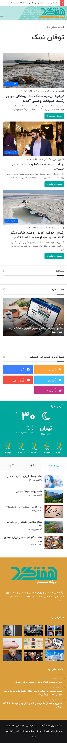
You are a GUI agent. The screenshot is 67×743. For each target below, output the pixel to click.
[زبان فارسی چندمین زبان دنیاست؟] (53, 511)
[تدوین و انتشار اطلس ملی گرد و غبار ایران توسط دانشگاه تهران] (33, 643)
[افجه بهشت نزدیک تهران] (53, 496)
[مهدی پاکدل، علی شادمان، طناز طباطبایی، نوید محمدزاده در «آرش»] (54, 630)
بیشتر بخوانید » (54, 116)
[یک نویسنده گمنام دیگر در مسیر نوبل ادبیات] (12, 630)
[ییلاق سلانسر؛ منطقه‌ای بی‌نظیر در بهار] (53, 527)
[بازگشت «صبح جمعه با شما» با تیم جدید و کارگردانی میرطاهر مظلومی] (33, 655)
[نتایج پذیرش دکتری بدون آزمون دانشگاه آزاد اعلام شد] (54, 643)
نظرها (11, 465)
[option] (33, 317)
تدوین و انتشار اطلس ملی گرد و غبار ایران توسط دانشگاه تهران (29, 2)
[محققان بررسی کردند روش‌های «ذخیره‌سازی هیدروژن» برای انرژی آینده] (54, 655)
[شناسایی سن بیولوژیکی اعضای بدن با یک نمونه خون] (12, 643)
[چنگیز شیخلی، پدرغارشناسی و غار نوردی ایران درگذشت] (12, 655)
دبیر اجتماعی (56, 91)
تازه (32, 465)
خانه (60, 27)
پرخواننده (54, 465)
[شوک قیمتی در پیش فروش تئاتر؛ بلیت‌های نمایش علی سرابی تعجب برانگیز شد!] (33, 630)
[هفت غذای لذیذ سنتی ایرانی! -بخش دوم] (53, 542)
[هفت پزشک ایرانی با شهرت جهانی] (53, 481)
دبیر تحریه (57, 159)
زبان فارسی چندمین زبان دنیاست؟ (24, 507)
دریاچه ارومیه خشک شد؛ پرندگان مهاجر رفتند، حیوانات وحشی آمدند (35, 98)
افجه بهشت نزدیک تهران (29, 491)
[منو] (1, 15)
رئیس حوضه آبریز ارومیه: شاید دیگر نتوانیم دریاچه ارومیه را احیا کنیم (37, 235)
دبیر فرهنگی (56, 228)
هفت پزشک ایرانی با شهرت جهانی (24, 476)
